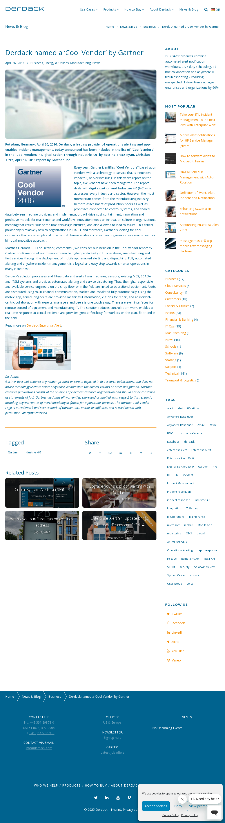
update (194, 575)
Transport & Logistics (180, 380)
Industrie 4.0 (32, 452)
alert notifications (189, 408)
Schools (170, 346)
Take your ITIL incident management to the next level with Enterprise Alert (198, 119)
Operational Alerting (180, 550)
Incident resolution (179, 491)
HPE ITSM (172, 475)
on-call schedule (177, 542)
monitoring (174, 533)
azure (213, 425)
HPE (215, 466)
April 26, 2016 (15, 63)
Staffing (170, 360)
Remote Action (190, 558)
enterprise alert (177, 450)
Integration (174, 508)
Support (170, 367)
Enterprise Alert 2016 (180, 458)
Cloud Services (175, 286)
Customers (173, 299)
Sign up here (112, 737)
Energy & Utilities (57, 63)
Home (110, 27)
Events (170, 313)
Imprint (116, 809)
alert (170, 408)
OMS (189, 533)
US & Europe (112, 722)
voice (190, 583)
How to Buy (132, 9)
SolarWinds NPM (204, 567)
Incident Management (180, 483)
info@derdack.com (39, 748)
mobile (188, 525)
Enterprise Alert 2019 (180, 466)
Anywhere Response (180, 425)
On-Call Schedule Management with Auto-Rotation (197, 177)
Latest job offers (112, 752)
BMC (170, 433)
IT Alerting (192, 508)
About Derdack (160, 9)
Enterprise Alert (201, 450)
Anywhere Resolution (180, 416)
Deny (178, 806)
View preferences (202, 806)
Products (109, 9)
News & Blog (188, 9)
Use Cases (87, 9)
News (96, 63)
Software (171, 353)
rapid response (207, 550)
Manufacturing (80, 63)
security (184, 567)
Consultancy (174, 292)
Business (149, 27)
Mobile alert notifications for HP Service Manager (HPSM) (197, 140)
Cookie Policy (170, 815)
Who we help (46, 785)
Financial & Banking (179, 319)
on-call (201, 533)
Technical (172, 373)
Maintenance (197, 516)
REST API (209, 558)
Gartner (13, 452)
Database (173, 441)
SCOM (171, 567)
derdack (189, 441)
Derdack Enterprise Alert (44, 325)
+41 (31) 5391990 (41, 733)
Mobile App (205, 525)
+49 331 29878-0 (42, 722)
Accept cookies (156, 806)
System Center (176, 575)
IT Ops (170, 326)
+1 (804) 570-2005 (42, 728)
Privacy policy (189, 815)
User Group (174, 583)
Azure (201, 425)
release (172, 558)
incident (188, 475)
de (217, 9)
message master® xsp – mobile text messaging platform (197, 246)
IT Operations (176, 516)
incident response (178, 500)
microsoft (173, 525)
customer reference (190, 433)
